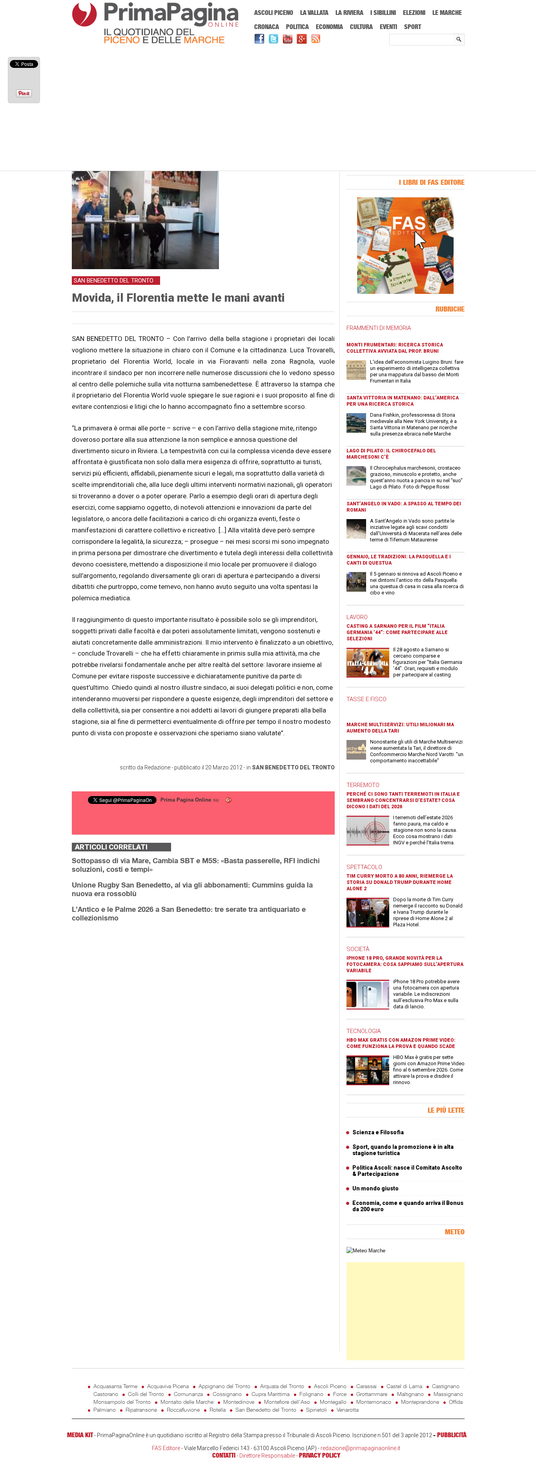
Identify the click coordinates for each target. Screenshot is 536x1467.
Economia (329, 27)
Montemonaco (373, 1401)
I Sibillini (383, 12)
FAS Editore (166, 1448)
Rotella (218, 1409)
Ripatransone (141, 1409)
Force (339, 1393)
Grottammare (371, 1393)
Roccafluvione (183, 1409)
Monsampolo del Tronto (122, 1401)
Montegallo (333, 1401)
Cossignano (227, 1393)
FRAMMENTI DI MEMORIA (378, 328)
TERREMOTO (362, 785)
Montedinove (238, 1401)
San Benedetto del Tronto (293, 767)
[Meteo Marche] (365, 1251)
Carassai (366, 1386)
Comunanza (188, 1393)
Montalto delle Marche (186, 1401)
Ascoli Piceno (273, 12)
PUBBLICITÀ (452, 1435)
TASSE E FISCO (366, 699)
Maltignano (410, 1393)
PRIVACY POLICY (319, 1455)
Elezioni (414, 12)
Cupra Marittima (271, 1393)
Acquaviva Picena (168, 1386)
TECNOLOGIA (363, 1031)
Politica (297, 27)
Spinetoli (316, 1409)
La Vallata (314, 12)
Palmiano (104, 1409)
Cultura (361, 27)
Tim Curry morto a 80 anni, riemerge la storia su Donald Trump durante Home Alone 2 (399, 882)
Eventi (388, 27)
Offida (456, 1401)
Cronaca (266, 27)
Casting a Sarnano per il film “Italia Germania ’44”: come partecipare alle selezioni (397, 632)
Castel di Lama (404, 1386)
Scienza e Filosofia (378, 1132)
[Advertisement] (268, 109)
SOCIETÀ (357, 949)
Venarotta (348, 1409)
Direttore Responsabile (267, 1455)
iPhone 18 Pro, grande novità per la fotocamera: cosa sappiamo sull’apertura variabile (404, 964)
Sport (412, 27)
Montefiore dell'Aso (287, 1401)
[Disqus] (203, 1027)
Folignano (311, 1393)
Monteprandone (420, 1401)
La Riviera (349, 12)
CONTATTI (223, 1455)
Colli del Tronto (146, 1393)
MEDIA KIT (80, 1435)
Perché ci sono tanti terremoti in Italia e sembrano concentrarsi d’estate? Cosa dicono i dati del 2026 (403, 800)
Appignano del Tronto (224, 1386)
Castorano (105, 1393)
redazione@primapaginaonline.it (360, 1448)
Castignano (445, 1386)
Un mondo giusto (375, 1188)
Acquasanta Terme (115, 1386)
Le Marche (447, 12)
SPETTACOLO (364, 867)
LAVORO (357, 617)
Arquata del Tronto (282, 1386)
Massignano (448, 1393)
